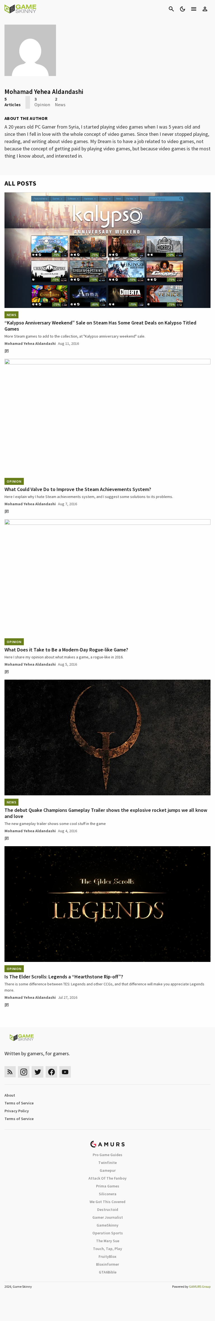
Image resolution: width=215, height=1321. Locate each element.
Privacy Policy (16, 1110)
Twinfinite (107, 1162)
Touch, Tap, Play (107, 1248)
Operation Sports (107, 1232)
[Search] (171, 9)
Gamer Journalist (107, 1217)
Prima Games (107, 1186)
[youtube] (65, 1072)
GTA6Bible (107, 1272)
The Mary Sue (107, 1240)
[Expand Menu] (193, 9)
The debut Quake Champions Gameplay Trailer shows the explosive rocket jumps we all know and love (105, 813)
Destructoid (107, 1209)
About (9, 1095)
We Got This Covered (107, 1201)
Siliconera (107, 1193)
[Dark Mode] (182, 9)
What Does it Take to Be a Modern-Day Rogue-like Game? (66, 649)
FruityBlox (107, 1256)
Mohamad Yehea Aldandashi (30, 343)
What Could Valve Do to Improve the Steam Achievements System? (77, 489)
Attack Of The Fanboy (107, 1178)
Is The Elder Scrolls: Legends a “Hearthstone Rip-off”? (63, 976)
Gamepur (108, 1170)
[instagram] (23, 1072)
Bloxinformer (107, 1264)
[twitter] (37, 1072)
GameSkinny (107, 1225)
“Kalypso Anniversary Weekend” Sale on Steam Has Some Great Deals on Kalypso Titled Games (100, 325)
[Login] (205, 9)
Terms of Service (19, 1103)
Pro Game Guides (107, 1154)
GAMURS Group (200, 1286)
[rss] (10, 1072)
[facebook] (51, 1072)
